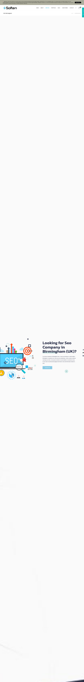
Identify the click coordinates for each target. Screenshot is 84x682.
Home (37, 7)
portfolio (53, 7)
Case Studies (65, 7)
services (47, 7)
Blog (59, 7)
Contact (72, 7)
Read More (78, 2)
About (42, 7)
